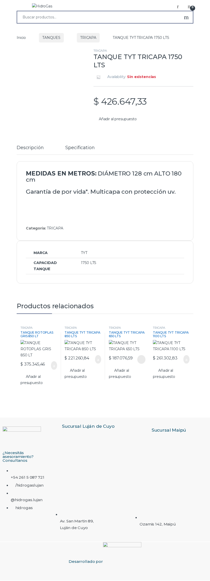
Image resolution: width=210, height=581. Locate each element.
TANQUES (51, 37)
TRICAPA (88, 37)
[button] (115, 119)
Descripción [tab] (30, 147)
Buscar (186, 17)
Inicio (21, 37)
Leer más (141, 359)
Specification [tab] (79, 147)
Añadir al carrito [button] (51, 365)
